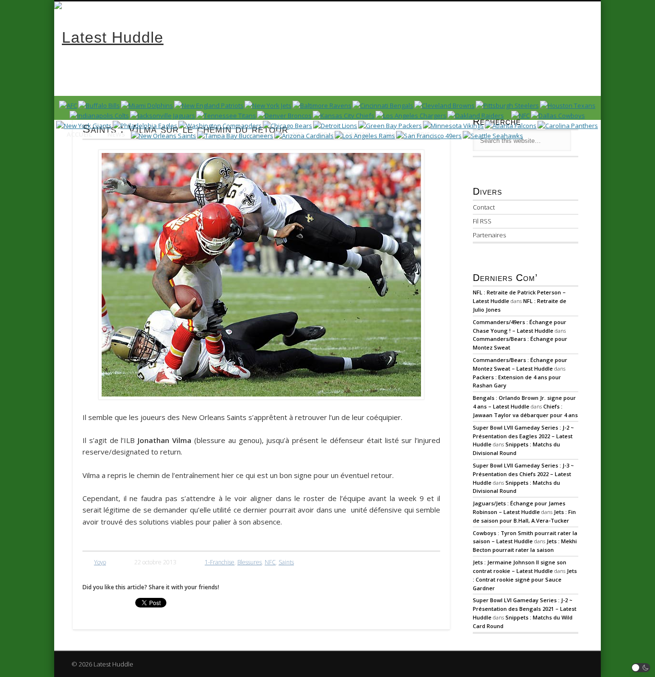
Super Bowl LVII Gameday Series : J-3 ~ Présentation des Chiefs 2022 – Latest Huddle (523, 474)
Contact (484, 207)
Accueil (79, 134)
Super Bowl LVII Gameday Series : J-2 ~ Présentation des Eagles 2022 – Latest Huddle (523, 436)
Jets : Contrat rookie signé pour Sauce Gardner (525, 579)
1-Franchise (219, 562)
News (116, 134)
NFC (270, 562)
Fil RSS (482, 221)
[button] (641, 667)
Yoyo (100, 562)
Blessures (249, 562)
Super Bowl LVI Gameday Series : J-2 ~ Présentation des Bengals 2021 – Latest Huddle (524, 608)
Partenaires (489, 235)
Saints (286, 562)
